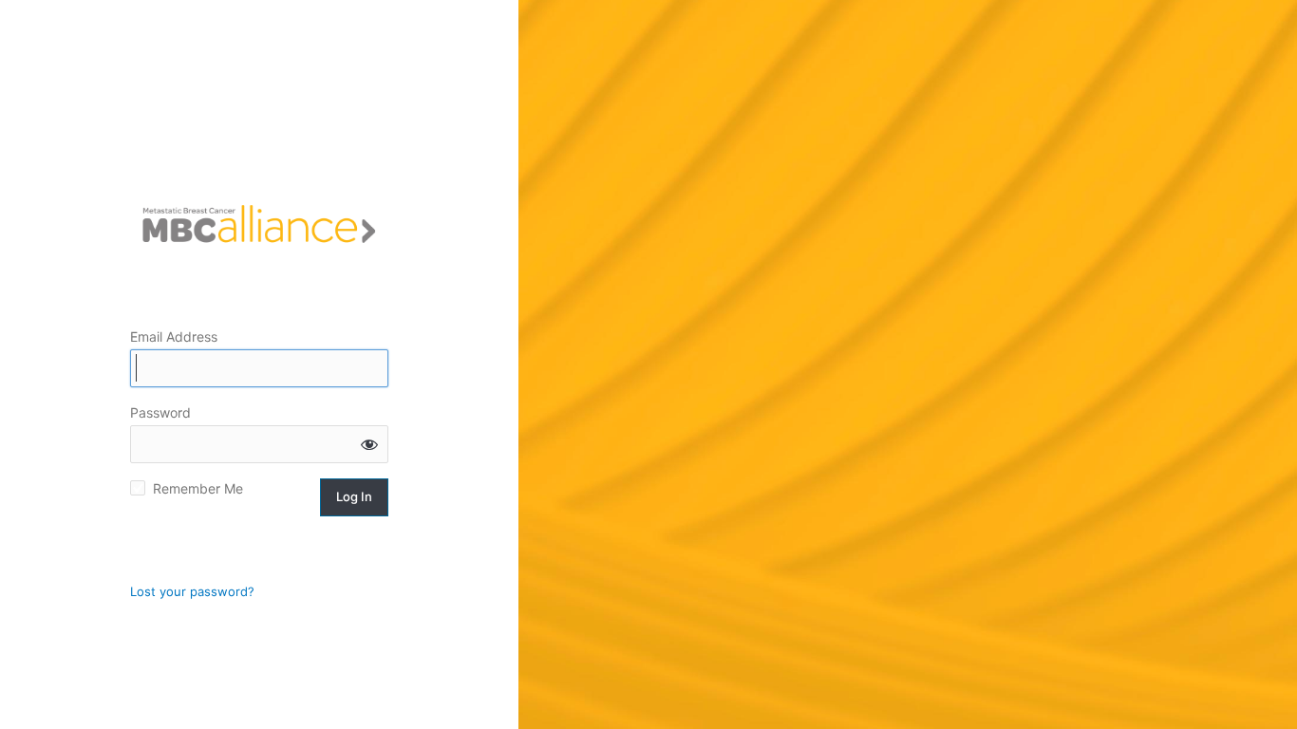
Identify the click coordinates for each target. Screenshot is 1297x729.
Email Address (173, 336)
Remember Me (198, 488)
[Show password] (369, 444)
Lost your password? (192, 591)
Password (160, 412)
